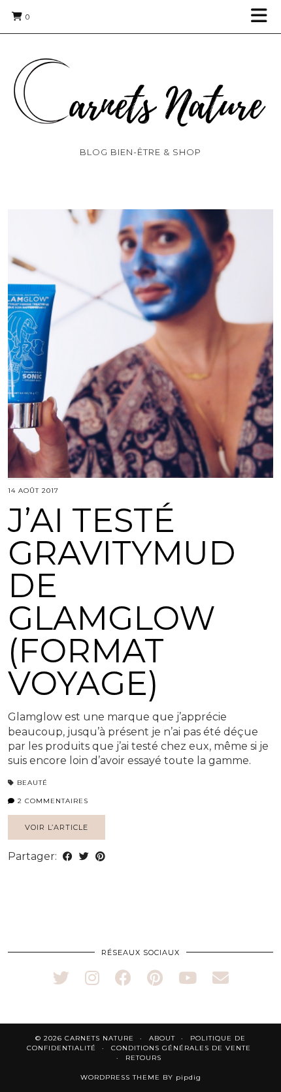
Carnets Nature (99, 1038)
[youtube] (187, 978)
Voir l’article (56, 827)
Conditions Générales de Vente (181, 1048)
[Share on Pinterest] (100, 856)
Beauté (32, 782)
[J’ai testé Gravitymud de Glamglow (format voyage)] (140, 343)
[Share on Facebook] (67, 856)
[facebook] (123, 978)
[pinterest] (155, 978)
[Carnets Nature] (140, 76)
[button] (263, 16)
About (162, 1038)
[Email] (220, 978)
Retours (143, 1058)
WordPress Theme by (140, 1077)
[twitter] (61, 978)
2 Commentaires (51, 801)
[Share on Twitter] (84, 856)
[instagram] (92, 978)
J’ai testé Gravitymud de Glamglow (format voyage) (122, 602)
